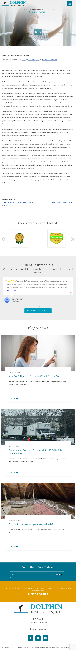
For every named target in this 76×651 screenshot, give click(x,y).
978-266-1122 (39, 12)
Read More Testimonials (38, 311)
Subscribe (58, 574)
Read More (13, 399)
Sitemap (42, 647)
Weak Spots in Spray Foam (62, 202)
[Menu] (69, 3)
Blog (23, 60)
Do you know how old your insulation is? (31, 524)
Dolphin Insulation (49, 60)
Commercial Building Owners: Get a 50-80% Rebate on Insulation (37, 452)
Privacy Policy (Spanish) (67, 647)
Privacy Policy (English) (52, 647)
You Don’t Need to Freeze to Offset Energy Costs (35, 376)
